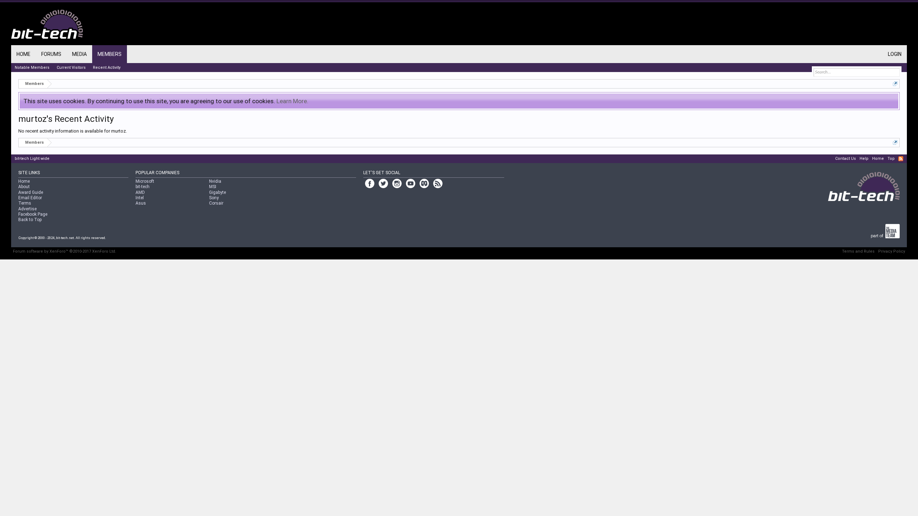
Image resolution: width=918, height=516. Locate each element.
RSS (900, 158)
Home (23, 54)
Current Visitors (71, 67)
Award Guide (30, 192)
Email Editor (30, 197)
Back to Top (30, 219)
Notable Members (32, 67)
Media (79, 54)
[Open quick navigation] (895, 83)
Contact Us (845, 158)
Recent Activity (106, 67)
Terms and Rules (858, 251)
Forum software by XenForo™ (64, 251)
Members (110, 54)
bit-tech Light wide (32, 158)
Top (891, 158)
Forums (51, 54)
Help (864, 158)
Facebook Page (32, 214)
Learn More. (292, 101)
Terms (24, 203)
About (24, 186)
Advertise (27, 208)
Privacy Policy (891, 251)
